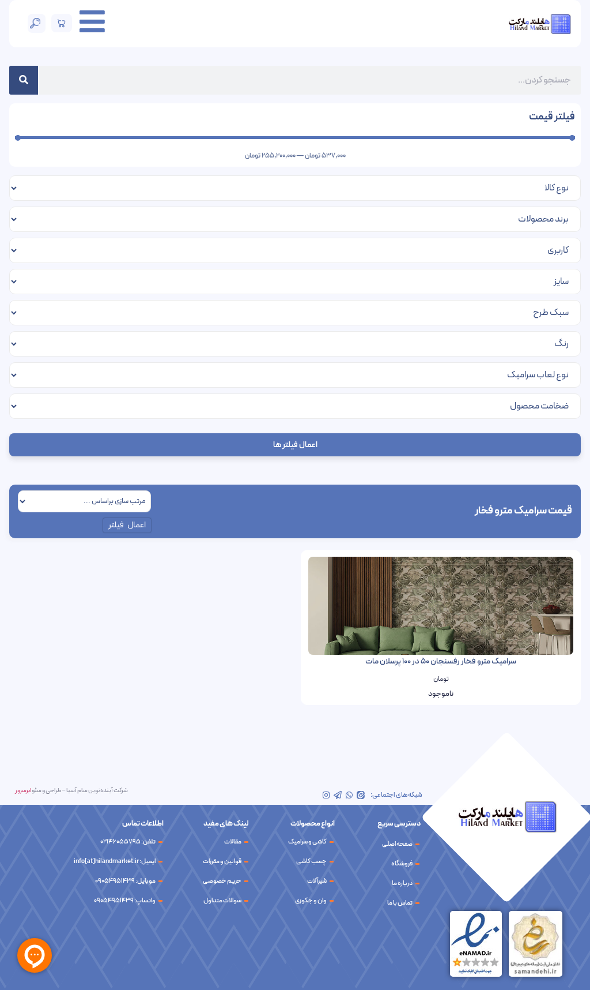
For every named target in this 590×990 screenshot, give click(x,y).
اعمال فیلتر (127, 525)
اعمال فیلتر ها (295, 445)
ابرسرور (23, 791)
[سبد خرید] (62, 23)
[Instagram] (326, 795)
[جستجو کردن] (23, 80)
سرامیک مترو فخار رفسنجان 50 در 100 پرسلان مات (440, 661)
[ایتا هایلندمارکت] (361, 795)
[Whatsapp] (349, 795)
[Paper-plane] (338, 795)
